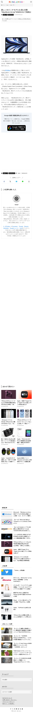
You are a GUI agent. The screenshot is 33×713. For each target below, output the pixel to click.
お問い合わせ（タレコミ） (9, 700)
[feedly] (18, 709)
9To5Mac (7, 70)
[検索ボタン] (2, 2)
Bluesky (26, 226)
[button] (4, 181)
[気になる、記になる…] (16, 2)
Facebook (15, 226)
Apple (19, 173)
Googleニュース (14, 228)
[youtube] (16, 709)
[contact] (22, 709)
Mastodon (6, 228)
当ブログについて (7, 698)
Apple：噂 (5, 14)
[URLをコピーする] (29, 181)
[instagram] (14, 709)
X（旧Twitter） (7, 226)
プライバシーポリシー (8, 701)
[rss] (20, 709)
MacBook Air (10, 14)
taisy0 (16, 204)
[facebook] (10, 709)
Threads (21, 226)
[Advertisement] (16, 29)
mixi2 (21, 228)
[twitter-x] (12, 709)
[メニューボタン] (31, 2)
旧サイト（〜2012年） (8, 703)
